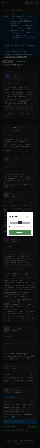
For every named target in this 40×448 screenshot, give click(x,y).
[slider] (20, 222)
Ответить (19, 232)
